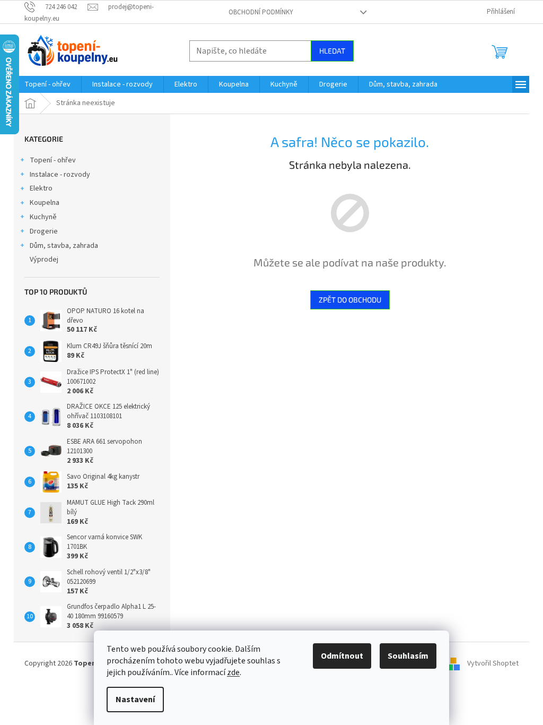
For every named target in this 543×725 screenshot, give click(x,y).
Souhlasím (408, 656)
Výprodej (44, 259)
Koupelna (44, 202)
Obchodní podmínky (261, 12)
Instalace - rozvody (60, 174)
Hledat (332, 50)
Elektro (41, 188)
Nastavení (135, 699)
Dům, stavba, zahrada (64, 245)
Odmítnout (342, 656)
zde (233, 672)
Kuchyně (43, 217)
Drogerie (44, 231)
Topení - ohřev (53, 160)
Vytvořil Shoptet (493, 663)
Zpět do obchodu (350, 299)
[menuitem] (47, 84)
